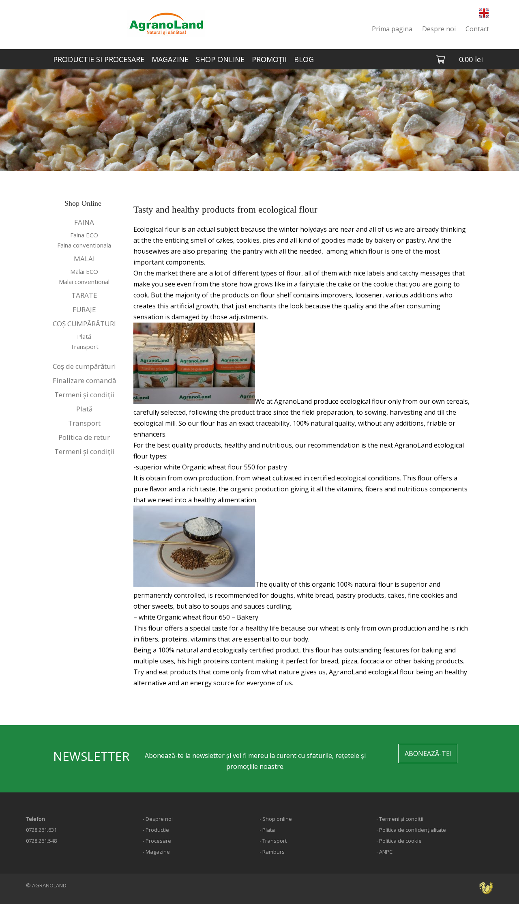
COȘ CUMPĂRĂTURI (84, 323)
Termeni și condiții (84, 394)
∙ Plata (267, 829)
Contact (477, 28)
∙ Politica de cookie (399, 840)
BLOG (304, 59)
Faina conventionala (84, 245)
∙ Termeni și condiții (399, 818)
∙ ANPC (384, 851)
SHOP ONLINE (220, 59)
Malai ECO (84, 271)
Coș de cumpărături (84, 366)
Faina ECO (84, 235)
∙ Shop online (276, 818)
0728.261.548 (41, 840)
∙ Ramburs (272, 851)
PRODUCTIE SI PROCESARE (98, 59)
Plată (84, 336)
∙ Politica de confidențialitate (411, 829)
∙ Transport (273, 840)
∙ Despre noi (158, 818)
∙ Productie (156, 829)
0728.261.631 (41, 829)
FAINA (84, 222)
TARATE (84, 295)
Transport (84, 346)
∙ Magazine (156, 851)
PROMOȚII (269, 59)
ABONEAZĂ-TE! (428, 753)
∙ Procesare (157, 840)
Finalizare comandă (84, 380)
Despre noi (439, 28)
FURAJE (84, 309)
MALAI (84, 258)
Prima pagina (392, 28)
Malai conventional (84, 282)
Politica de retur (84, 437)
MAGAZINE (170, 59)
